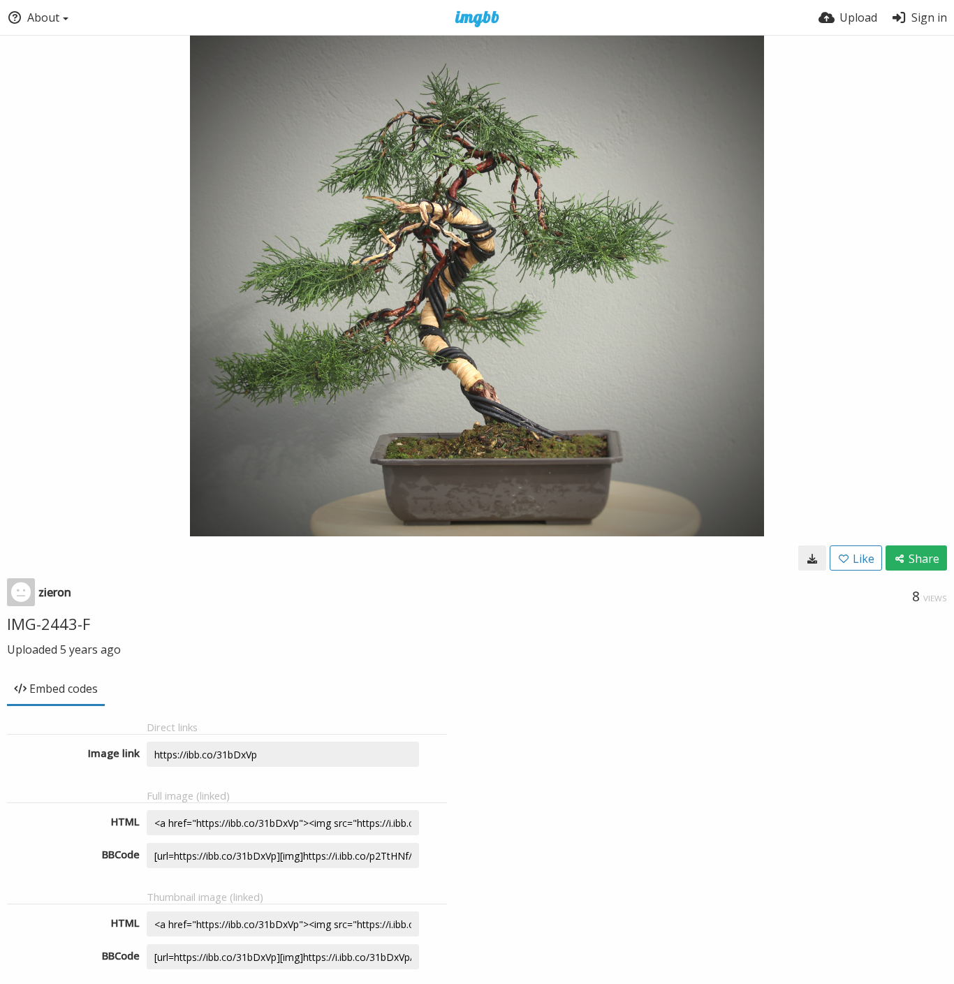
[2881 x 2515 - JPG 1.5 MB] (812, 558)
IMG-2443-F (48, 623)
